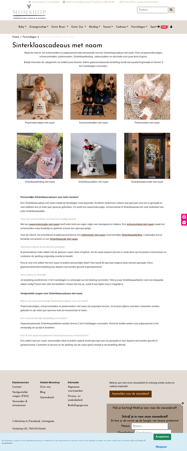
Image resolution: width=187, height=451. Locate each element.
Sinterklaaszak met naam (64, 239)
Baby (21, 27)
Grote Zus (77, 27)
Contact (16, 387)
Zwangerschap (37, 27)
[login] (171, 27)
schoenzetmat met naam (140, 224)
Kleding (93, 27)
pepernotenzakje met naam (44, 224)
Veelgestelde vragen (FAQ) (20, 394)
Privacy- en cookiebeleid (75, 398)
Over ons (45, 387)
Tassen (107, 27)
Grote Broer (58, 27)
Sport (153, 27)
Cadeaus (121, 27)
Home (16, 37)
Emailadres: (126, 432)
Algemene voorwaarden (75, 389)
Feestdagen (138, 27)
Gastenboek (47, 397)
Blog (42, 392)
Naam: (125, 426)
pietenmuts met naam (93, 235)
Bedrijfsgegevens (78, 405)
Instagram (48, 421)
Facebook (35, 421)
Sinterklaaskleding (132, 235)
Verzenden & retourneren (19, 403)
